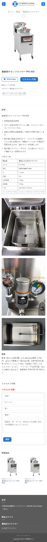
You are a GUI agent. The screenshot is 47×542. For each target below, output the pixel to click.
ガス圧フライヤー (9, 528)
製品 (18, 12)
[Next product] (23, 16)
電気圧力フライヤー (31, 12)
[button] (4, 4)
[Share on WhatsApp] (4, 94)
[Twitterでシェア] (12, 94)
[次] (10, 65)
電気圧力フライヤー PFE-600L (11, 482)
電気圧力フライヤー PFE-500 (34, 482)
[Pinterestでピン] (20, 94)
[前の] (4, 65)
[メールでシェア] (16, 94)
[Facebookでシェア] (8, 94)
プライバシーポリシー (23, 535)
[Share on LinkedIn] (24, 94)
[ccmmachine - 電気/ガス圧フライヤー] (23, 4)
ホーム (10, 12)
